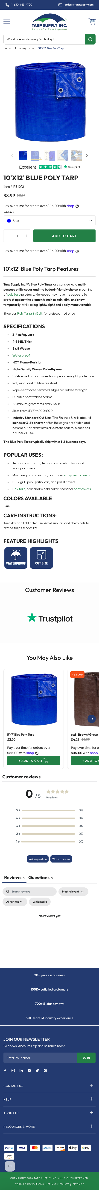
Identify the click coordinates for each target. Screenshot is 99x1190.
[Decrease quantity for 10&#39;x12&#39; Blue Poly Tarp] (7, 235)
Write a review (61, 859)
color (9, 212)
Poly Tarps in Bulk (30, 313)
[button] (6, 21)
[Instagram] (13, 1071)
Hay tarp (18, 489)
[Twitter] (37, 1071)
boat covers (82, 489)
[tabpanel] (49, 926)
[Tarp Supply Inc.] (49, 21)
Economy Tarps (24, 48)
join (86, 1057)
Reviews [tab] (14, 877)
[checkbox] (40, 902)
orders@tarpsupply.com (78, 4)
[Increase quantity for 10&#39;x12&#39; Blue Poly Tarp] (27, 235)
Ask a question (38, 859)
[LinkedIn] (21, 1071)
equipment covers (77, 475)
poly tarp (13, 294)
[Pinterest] (45, 1071)
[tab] (40, 878)
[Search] (90, 39)
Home (7, 48)
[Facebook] (5, 1071)
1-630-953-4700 (22, 4)
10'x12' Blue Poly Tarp (51, 48)
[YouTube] (29, 1071)
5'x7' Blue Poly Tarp (20, 734)
